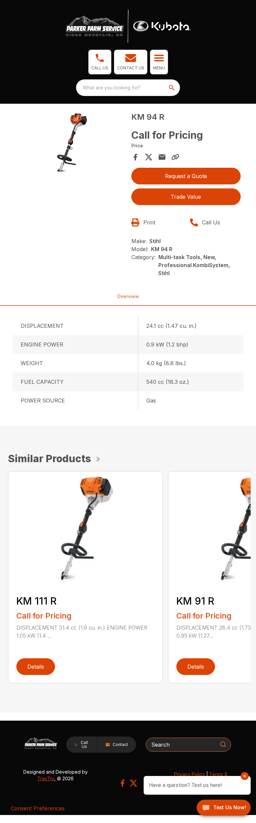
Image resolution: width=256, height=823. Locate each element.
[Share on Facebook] (135, 157)
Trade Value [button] (186, 196)
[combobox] (128, 88)
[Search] (223, 744)
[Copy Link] (175, 157)
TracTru (45, 778)
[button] (99, 62)
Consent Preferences (38, 808)
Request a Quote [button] (186, 176)
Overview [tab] (128, 296)
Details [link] (35, 666)
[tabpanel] (70, 145)
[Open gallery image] (70, 144)
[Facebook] (122, 783)
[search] (172, 87)
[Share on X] (149, 157)
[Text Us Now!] (223, 808)
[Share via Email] (162, 157)
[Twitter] (133, 783)
